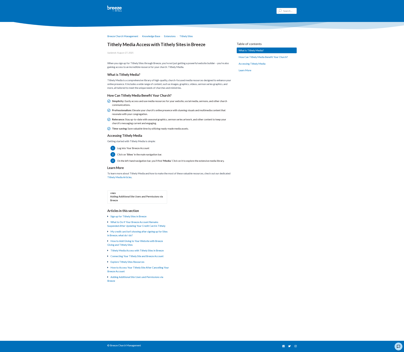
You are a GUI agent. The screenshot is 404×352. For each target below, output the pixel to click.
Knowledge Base (151, 36)
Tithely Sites (186, 36)
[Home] (114, 9)
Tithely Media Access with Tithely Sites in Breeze (137, 250)
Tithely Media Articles (119, 177)
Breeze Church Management (122, 36)
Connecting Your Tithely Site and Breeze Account (136, 256)
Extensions (170, 36)
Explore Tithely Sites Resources (127, 261)
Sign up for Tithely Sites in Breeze (128, 216)
